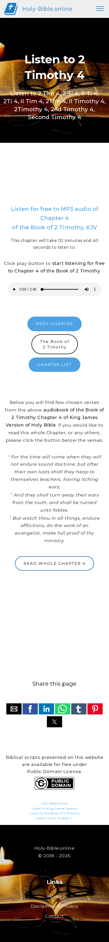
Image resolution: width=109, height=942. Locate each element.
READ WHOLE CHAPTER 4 (54, 563)
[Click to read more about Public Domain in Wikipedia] (54, 788)
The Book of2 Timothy (54, 344)
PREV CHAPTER (54, 323)
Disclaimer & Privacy (55, 906)
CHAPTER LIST (54, 364)
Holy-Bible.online (47, 8)
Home (54, 896)
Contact (54, 916)
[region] (54, 179)
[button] (14, 708)
